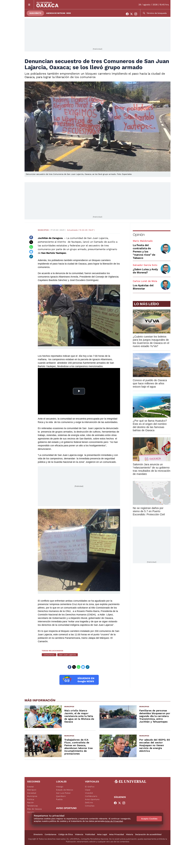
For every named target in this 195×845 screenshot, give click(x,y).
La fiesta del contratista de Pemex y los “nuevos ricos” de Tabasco (144, 251)
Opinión (139, 234)
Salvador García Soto (145, 265)
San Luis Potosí (63, 793)
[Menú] (29, 4)
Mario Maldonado (143, 240)
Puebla (59, 799)
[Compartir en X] (31, 242)
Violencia (79, 834)
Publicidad (90, 834)
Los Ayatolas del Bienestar (143, 287)
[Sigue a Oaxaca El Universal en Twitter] (132, 14)
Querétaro (61, 796)
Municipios (43, 230)
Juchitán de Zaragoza (50, 238)
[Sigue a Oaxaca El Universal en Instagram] (136, 14)
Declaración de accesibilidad (148, 834)
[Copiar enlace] (31, 256)
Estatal (30, 787)
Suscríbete (35, 13)
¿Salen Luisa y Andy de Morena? (145, 271)
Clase (87, 790)
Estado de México (64, 790)
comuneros (49, 655)
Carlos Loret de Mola (145, 281)
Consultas (89, 806)
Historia (129, 834)
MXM (68, 13)
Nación (30, 802)
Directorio (38, 834)
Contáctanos (50, 834)
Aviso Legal (102, 834)
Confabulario (91, 796)
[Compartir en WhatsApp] (31, 247)
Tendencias (32, 806)
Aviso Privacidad (116, 834)
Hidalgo (59, 787)
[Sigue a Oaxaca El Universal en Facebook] (128, 14)
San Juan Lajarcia (67, 655)
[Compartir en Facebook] (31, 237)
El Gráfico (89, 787)
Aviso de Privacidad (114, 821)
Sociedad (31, 793)
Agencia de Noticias (55, 13)
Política (30, 799)
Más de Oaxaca (34, 809)
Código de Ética (65, 834)
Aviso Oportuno (92, 799)
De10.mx (89, 802)
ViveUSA (89, 793)
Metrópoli (31, 790)
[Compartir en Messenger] (31, 252)
